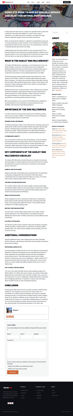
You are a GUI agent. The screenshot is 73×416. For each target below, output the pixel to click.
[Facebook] (10, 317)
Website (36, 334)
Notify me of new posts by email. (17, 368)
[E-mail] (7, 317)
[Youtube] (8, 403)
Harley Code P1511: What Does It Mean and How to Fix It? (59, 130)
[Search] (67, 32)
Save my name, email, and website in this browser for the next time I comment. (26, 363)
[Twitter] (13, 317)
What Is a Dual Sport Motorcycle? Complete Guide (58, 109)
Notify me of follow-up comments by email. (20, 366)
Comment (10, 340)
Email (22, 334)
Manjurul (8, 20)
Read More (59, 90)
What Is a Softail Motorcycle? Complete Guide (58, 115)
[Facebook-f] (10, 403)
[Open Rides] (34, 2)
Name (9, 334)
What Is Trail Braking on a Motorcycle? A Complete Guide (59, 98)
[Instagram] (12, 403)
